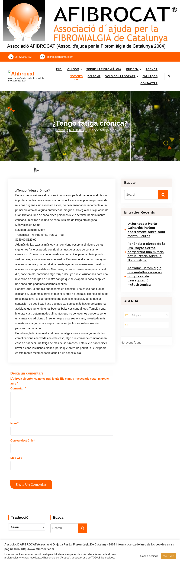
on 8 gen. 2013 (32, 177)
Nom (14, 423)
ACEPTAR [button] (168, 556)
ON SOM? (94, 76)
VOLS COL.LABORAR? (120, 76)
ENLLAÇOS (150, 76)
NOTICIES (76, 76)
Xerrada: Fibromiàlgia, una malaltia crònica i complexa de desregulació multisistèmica (144, 276)
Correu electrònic (22, 440)
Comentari (18, 388)
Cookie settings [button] (149, 556)
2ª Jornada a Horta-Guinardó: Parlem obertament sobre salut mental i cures (146, 230)
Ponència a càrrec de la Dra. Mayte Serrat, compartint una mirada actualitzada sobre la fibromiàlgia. (146, 252)
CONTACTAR (149, 83)
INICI (59, 69)
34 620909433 (23, 56)
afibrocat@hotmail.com (60, 56)
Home (60, 130)
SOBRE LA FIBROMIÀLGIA (103, 69)
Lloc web (16, 457)
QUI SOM (73, 69)
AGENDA (152, 69)
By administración (57, 177)
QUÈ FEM (132, 69)
